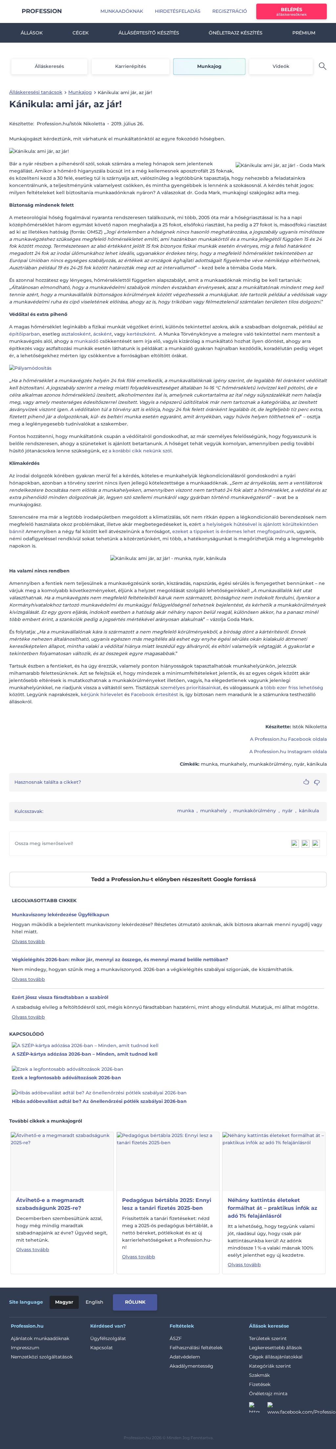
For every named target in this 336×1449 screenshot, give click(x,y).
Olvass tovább (28, 941)
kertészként (141, 334)
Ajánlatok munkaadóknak (40, 1338)
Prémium (303, 33)
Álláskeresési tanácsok (35, 92)
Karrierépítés (130, 66)
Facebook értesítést (154, 694)
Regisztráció (229, 11)
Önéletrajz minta (268, 1394)
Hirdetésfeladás (177, 11)
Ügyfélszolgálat (108, 1338)
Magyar (64, 1302)
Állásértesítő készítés (148, 33)
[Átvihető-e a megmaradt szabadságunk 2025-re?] (62, 1161)
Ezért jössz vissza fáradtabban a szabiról (60, 997)
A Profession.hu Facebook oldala (288, 739)
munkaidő (86, 341)
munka (185, 811)
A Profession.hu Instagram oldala (288, 752)
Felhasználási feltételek (196, 1348)
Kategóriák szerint (270, 1366)
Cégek (81, 33)
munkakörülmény (254, 811)
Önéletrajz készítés (235, 33)
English (94, 1302)
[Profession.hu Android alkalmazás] (299, 1301)
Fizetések (259, 1384)
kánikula (309, 811)
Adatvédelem (185, 1357)
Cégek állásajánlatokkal (276, 1357)
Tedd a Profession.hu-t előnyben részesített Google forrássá (173, 879)
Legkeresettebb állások (275, 1348)
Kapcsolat (101, 1348)
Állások (32, 33)
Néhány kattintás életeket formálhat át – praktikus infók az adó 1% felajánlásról (272, 1208)
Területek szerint (268, 1338)
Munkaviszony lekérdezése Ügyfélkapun (60, 915)
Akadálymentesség (191, 1366)
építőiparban (24, 334)
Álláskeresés (49, 66)
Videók (281, 66)
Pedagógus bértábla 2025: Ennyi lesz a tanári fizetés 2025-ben (166, 1204)
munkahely (213, 811)
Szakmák (259, 1375)
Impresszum (25, 1348)
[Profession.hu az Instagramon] (258, 1409)
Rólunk (135, 1302)
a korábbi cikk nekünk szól (140, 451)
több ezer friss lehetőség (293, 688)
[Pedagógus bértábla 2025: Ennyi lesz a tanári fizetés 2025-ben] (168, 1161)
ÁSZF (176, 1338)
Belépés (291, 12)
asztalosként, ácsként (86, 334)
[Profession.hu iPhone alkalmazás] (252, 1301)
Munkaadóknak (121, 11)
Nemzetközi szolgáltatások (42, 1357)
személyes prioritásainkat (190, 688)
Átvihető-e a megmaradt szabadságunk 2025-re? (50, 1204)
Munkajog (209, 66)
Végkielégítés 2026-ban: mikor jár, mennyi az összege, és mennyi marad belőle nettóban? (120, 960)
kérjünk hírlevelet (102, 694)
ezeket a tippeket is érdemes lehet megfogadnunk (233, 531)
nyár (287, 811)
